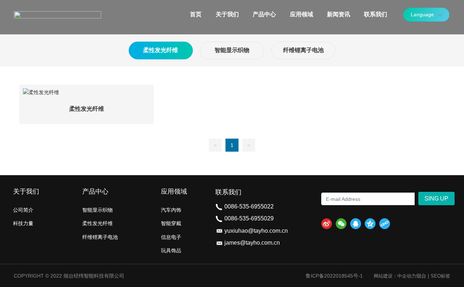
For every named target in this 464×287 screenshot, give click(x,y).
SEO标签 (440, 276)
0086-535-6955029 (249, 218)
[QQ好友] (355, 223)
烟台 (421, 276)
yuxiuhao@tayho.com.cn (256, 231)
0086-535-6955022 (249, 206)
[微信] (341, 223)
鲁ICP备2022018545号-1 (334, 276)
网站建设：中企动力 (395, 276)
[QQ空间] (370, 223)
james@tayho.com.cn (252, 243)
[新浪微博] (326, 223)
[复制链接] (384, 223)
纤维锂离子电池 (303, 50)
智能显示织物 (232, 50)
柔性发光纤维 (160, 50)
